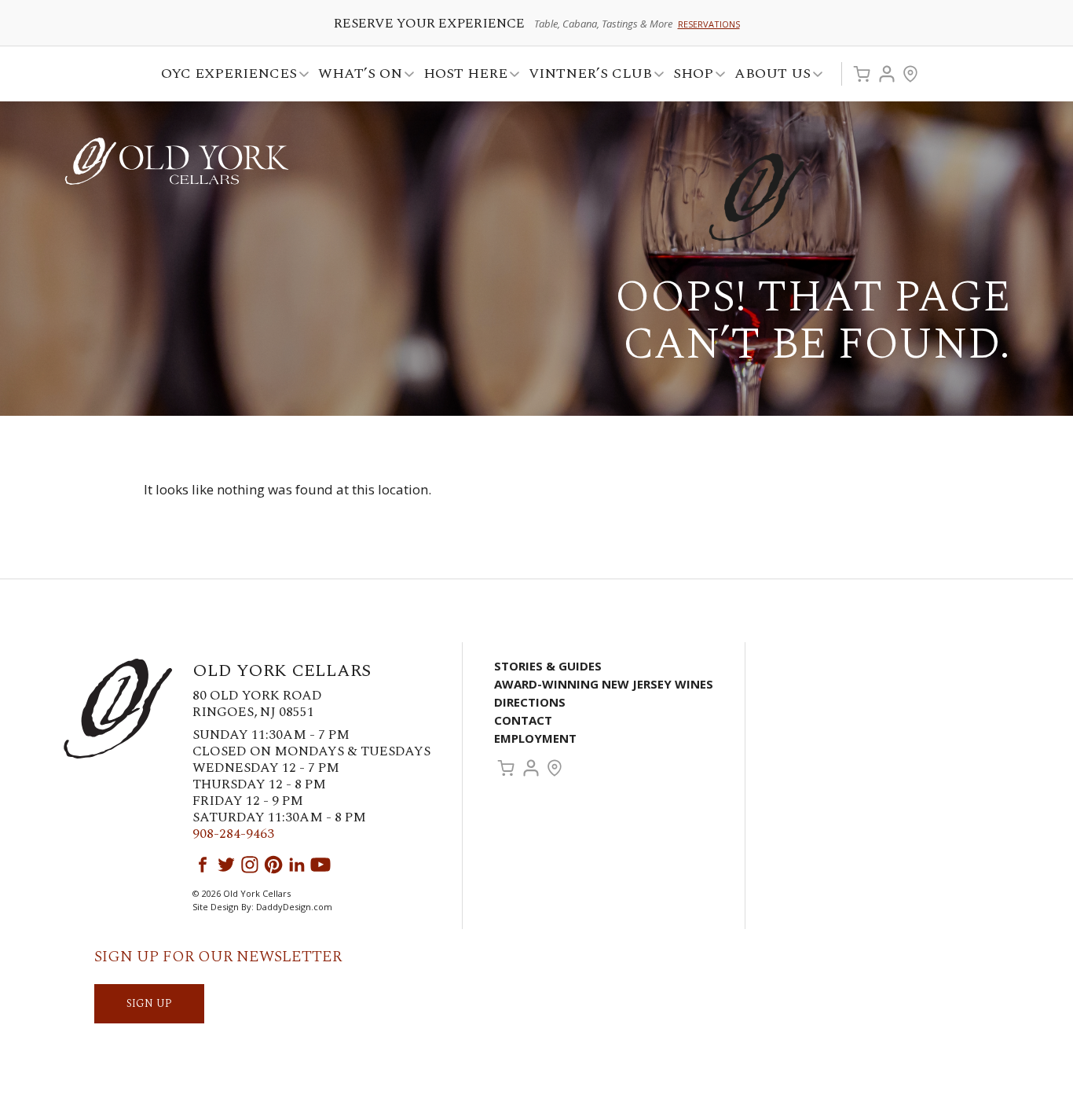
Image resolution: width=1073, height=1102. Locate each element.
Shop (688, 76)
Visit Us (910, 74)
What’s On (355, 76)
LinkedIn (297, 864)
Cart (861, 74)
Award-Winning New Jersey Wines (603, 684)
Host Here (460, 76)
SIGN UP (149, 1003)
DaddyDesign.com (294, 907)
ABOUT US (768, 76)
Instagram (250, 864)
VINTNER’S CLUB (585, 76)
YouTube (320, 864)
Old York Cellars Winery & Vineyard (177, 161)
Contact (523, 720)
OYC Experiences (224, 76)
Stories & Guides (548, 666)
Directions (530, 702)
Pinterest (273, 864)
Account (887, 74)
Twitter (226, 864)
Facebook (202, 864)
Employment (535, 738)
